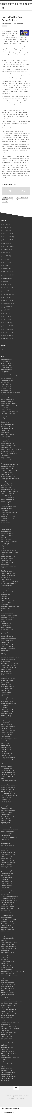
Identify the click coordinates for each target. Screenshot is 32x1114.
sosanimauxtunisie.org (7, 434)
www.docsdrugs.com (7, 927)
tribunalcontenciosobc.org (8, 665)
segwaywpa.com (6, 858)
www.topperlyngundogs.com (9, 900)
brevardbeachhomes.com (8, 489)
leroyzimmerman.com (7, 1044)
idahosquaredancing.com (8, 518)
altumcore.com (5, 847)
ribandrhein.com (5, 594)
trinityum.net (4, 980)
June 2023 (5, 313)
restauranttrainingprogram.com (9, 581)
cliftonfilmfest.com (6, 505)
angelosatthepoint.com (7, 826)
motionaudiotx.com (6, 1064)
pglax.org (3, 778)
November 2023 (7, 297)
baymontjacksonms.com (8, 774)
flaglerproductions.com (7, 675)
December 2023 (7, 294)
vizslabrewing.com (6, 529)
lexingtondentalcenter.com (8, 575)
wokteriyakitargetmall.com (8, 573)
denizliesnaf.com (5, 835)
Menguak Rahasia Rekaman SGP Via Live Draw (7, 200)
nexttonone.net (5, 887)
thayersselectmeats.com (8, 854)
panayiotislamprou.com (7, 443)
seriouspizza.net (5, 843)
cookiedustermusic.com (8, 793)
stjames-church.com (7, 711)
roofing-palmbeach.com (7, 497)
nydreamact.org (5, 415)
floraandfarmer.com (6, 485)
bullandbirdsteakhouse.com (8, 935)
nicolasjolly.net (5, 694)
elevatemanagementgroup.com (9, 1042)
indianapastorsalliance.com (8, 828)
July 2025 (5, 252)
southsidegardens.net (7, 979)
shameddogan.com (6, 866)
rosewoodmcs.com (6, 965)
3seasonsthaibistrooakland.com (10, 606)
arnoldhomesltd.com (7, 501)
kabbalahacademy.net (7, 558)
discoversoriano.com (7, 644)
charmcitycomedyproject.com (9, 717)
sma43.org (4, 940)
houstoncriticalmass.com (8, 656)
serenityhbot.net (5, 889)
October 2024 (6, 271)
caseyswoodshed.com (7, 831)
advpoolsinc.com (6, 824)
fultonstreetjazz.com (6, 457)
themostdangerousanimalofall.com (11, 657)
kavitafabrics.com (6, 797)
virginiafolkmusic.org (7, 591)
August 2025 (6, 249)
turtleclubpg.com (5, 805)
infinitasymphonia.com (7, 696)
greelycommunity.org (7, 701)
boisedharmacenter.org (7, 617)
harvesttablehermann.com (8, 480)
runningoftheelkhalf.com (8, 902)
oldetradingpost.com (7, 468)
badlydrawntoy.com (6, 881)
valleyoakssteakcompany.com (9, 829)
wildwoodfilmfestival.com (8, 451)
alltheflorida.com (5, 1021)
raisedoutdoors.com (7, 508)
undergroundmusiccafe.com (9, 1076)
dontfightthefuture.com (7, 499)
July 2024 (5, 281)
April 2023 (5, 319)
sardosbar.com (5, 524)
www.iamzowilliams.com (8, 973)
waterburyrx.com (5, 822)
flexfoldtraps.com (6, 910)
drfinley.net (4, 1045)
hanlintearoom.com (6, 1036)
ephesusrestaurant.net (7, 986)
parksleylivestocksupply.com (9, 615)
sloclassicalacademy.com (8, 667)
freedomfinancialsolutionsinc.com (10, 908)
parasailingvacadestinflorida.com (10, 1028)
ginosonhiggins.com (7, 766)
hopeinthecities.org (6, 631)
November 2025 (7, 240)
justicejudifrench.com (7, 728)
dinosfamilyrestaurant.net (8, 476)
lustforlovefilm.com (6, 692)
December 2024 (7, 265)
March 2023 (6, 322)
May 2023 (5, 316)
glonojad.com (5, 707)
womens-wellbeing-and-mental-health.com (12, 589)
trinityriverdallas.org (6, 602)
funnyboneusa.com (6, 791)
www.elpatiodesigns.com (8, 992)
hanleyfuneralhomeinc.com (8, 548)
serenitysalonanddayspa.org (9, 375)
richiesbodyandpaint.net (7, 365)
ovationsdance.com (6, 592)
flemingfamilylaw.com (7, 1047)
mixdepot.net (4, 963)
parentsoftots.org (6, 868)
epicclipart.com (5, 426)
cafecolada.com (5, 642)
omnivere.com (5, 382)
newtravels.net (5, 396)
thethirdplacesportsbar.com (8, 984)
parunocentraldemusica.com (9, 1000)
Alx (25, 1098)
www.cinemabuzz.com (7, 961)
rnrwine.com (4, 1049)
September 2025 (7, 246)
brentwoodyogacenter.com (8, 944)
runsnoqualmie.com (6, 925)
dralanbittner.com (6, 531)
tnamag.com (4, 850)
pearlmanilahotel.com (7, 428)
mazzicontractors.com (7, 982)
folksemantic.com (6, 522)
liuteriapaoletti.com (6, 782)
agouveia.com (5, 1055)
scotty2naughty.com (6, 713)
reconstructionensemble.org (9, 795)
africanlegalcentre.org (7, 698)
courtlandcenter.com (7, 812)
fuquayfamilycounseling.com (9, 1053)
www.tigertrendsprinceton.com (9, 896)
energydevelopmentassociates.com (11, 484)
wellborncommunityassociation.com (11, 449)
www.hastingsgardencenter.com (10, 975)
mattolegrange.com (6, 755)
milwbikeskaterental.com (8, 772)
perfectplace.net (5, 604)
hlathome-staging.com (7, 571)
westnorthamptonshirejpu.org (9, 453)
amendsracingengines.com (8, 912)
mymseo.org (4, 1059)
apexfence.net (5, 1080)
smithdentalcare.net (6, 1074)
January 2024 (6, 291)
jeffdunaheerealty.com (7, 904)
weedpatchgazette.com (7, 535)
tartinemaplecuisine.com (8, 740)
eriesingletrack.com (6, 539)
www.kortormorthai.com (8, 914)
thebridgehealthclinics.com (8, 862)
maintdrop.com (5, 430)
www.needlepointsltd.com (8, 933)
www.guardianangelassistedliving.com (11, 1001)
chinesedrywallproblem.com (16, 3)
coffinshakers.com (6, 724)
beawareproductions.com (8, 719)
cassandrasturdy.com (7, 636)
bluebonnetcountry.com (7, 424)
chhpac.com (4, 1061)
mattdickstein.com (6, 879)
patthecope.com (5, 839)
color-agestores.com (7, 619)
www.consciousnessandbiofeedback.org (12, 971)
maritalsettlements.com (7, 770)
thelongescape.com (6, 753)
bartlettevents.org (6, 459)
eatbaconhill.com (6, 390)
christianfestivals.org (7, 759)
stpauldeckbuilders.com (7, 921)
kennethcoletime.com (7, 734)
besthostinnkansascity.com (8, 1072)
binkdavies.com (5, 682)
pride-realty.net (5, 1030)
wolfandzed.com (5, 957)
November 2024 (7, 268)
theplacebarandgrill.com (7, 820)
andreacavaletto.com (7, 613)
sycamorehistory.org (7, 967)
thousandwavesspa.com (8, 810)
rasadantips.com (6, 384)
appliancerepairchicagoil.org (9, 405)
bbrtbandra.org (5, 422)
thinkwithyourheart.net (7, 510)
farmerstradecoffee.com (8, 872)
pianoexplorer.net (5, 977)
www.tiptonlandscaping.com (9, 946)
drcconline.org (5, 818)
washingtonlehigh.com (7, 952)
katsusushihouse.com (7, 700)
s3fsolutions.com (6, 487)
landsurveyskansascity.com (8, 919)
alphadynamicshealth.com (8, 1032)
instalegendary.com (6, 409)
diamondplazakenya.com (8, 1005)
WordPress (15, 1098)
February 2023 (7, 326)
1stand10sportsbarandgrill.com (10, 552)
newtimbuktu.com (6, 386)
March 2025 (6, 259)
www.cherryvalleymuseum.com (9, 464)
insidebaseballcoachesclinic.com (10, 1022)
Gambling (4, 26)
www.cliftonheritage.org (7, 938)
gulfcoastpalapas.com (7, 860)
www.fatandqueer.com (7, 915)
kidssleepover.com (6, 394)
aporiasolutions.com (7, 856)
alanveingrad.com (6, 764)
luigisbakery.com (5, 954)
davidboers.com (5, 875)
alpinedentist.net (5, 438)
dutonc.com (4, 751)
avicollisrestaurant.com (7, 816)
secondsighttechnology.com (9, 566)
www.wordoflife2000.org (8, 516)
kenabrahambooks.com (7, 686)
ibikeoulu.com (5, 722)
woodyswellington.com (7, 988)
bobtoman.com (5, 432)
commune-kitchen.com (7, 688)
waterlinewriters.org (6, 864)
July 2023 (5, 310)
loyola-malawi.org (6, 623)
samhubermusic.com (7, 1078)
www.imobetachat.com (7, 877)
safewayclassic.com (7, 401)
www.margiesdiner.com (7, 929)
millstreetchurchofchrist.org (8, 1026)
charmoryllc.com (6, 652)
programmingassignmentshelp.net (10, 392)
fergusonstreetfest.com (7, 1015)
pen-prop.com (5, 894)
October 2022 (6, 338)
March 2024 (6, 284)
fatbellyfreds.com (6, 990)
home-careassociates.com (8, 612)
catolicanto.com (5, 598)
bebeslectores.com (6, 472)
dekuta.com (4, 959)
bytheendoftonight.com (7, 629)
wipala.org (4, 621)
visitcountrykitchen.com (7, 761)
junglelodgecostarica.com (8, 757)
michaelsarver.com (6, 568)
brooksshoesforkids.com (8, 852)
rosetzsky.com (5, 705)
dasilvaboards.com (6, 669)
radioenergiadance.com (7, 440)
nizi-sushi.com (5, 743)
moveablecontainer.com (7, 461)
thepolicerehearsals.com (8, 659)
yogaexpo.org (5, 610)
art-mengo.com (5, 745)
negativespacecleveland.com (9, 780)
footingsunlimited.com (7, 923)
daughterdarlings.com (7, 369)
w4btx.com (4, 554)
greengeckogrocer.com (7, 570)
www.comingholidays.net (8, 648)
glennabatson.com (6, 671)
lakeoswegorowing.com (7, 1051)
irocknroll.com (5, 514)
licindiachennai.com (6, 367)
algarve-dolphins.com (7, 763)
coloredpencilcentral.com (8, 503)
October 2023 (6, 300)
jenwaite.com (4, 1040)
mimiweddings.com (6, 1070)
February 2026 (7, 230)
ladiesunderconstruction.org (9, 470)
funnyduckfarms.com (7, 1038)
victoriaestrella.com (6, 808)
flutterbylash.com (6, 1034)
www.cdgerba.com (6, 998)
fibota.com (4, 996)
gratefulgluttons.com (7, 633)
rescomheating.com (6, 1068)
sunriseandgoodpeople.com (9, 784)
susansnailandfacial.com (8, 892)
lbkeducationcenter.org (7, 600)
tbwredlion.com (5, 1007)
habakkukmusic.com (7, 885)
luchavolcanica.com (6, 799)
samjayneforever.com (7, 1017)
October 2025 (6, 243)
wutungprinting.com (6, 768)
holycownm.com (6, 801)
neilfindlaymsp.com (6, 814)
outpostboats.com (6, 627)
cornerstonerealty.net (7, 969)
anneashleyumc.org (6, 917)
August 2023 (6, 307)
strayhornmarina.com (7, 673)
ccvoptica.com (5, 950)
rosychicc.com (5, 625)
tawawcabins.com (6, 520)
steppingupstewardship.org (8, 948)
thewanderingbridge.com (8, 730)
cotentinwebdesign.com (7, 466)
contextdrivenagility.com (7, 720)
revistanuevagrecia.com (7, 709)
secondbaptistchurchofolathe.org (10, 1057)
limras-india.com (5, 361)
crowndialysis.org (6, 579)
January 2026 (6, 233)
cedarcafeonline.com (7, 376)
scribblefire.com (5, 608)
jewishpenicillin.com (6, 585)
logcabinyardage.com (7, 873)
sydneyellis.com (5, 577)
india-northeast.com (6, 495)
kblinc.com (4, 537)
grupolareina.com (6, 463)
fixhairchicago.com (6, 833)
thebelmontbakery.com (7, 399)
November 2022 (7, 335)
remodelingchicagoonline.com (9, 942)
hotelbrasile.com (5, 455)
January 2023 (6, 329)
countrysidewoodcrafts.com (9, 403)
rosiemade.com (5, 543)
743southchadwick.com (8, 493)
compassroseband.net (7, 845)
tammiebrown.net (6, 749)
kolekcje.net (4, 596)
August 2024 (6, 278)
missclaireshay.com (6, 359)
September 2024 (7, 275)
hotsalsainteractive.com (7, 373)
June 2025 (5, 256)
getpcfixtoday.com (6, 420)
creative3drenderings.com (8, 870)
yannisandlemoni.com (7, 533)
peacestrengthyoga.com (8, 906)
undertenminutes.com (7, 380)
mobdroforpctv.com (6, 635)
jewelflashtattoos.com (7, 419)
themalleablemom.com (7, 732)
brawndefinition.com (6, 677)
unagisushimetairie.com (7, 417)
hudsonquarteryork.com (8, 994)
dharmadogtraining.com (8, 1063)
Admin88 (20, 23)
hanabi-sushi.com (6, 956)
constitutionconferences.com (9, 837)
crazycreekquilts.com (7, 680)
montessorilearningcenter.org (9, 1013)
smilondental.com (6, 560)
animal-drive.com (6, 849)
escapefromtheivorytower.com (9, 491)
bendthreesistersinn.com (8, 787)
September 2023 (7, 303)
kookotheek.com (5, 441)
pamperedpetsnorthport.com (9, 541)
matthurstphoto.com (7, 1019)
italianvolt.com (5, 526)
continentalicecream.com (8, 678)
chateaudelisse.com (6, 447)
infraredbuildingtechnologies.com (10, 478)
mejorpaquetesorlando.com (8, 550)
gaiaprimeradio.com (6, 747)
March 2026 (6, 227)
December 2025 (7, 236)
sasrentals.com (5, 564)
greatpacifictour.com (7, 807)
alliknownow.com (6, 661)
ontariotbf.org (5, 407)
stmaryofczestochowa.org (8, 726)
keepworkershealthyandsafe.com (10, 411)
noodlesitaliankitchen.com (8, 413)
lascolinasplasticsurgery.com (9, 936)
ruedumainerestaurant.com (8, 703)
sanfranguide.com (6, 650)
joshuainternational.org (7, 891)
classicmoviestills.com (7, 640)
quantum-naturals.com (7, 1011)
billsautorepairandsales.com (9, 1009)
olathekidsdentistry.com (7, 547)
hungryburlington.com (7, 736)
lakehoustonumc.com (7, 883)
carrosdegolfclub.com (7, 482)
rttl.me (3, 1066)
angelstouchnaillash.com (8, 556)
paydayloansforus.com (7, 398)
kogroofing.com (5, 436)
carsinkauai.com (5, 1024)
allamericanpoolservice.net (8, 583)
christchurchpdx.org (6, 684)
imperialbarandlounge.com (8, 506)
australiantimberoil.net (7, 474)
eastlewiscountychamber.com (9, 663)
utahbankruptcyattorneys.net (9, 512)
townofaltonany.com (7, 776)
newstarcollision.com (7, 562)
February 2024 (7, 287)
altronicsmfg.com (6, 388)
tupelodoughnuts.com (7, 545)
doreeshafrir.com (6, 715)
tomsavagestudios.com (7, 587)
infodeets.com (5, 371)
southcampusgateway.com (8, 445)
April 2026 (5, 224)
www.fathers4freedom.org (8, 898)
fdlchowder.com (5, 931)
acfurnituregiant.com (7, 378)
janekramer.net (5, 742)
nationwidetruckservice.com (9, 803)
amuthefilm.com (5, 690)
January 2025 (6, 262)
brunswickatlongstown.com (9, 738)
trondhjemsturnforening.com (9, 1003)
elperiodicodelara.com (7, 363)
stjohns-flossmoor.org (7, 789)
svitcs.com (4, 841)
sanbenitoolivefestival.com (8, 638)
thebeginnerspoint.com (7, 646)
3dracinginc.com (5, 654)
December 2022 (7, 332)
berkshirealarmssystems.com (9, 528)
